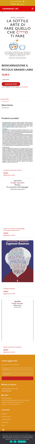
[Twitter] (13, 4)
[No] (33, 439)
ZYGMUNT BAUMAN (9, 288)
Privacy (3, 425)
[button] (2, 12)
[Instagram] (15, 4)
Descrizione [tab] (5, 99)
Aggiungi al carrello (11, 84)
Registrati (17, 378)
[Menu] (32, 9)
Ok (11, 441)
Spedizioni (4, 414)
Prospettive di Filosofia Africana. (12, 170)
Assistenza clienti (6, 419)
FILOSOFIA (24, 87)
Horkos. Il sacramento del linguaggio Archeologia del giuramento (14, 229)
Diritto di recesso (6, 416)
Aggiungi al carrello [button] (9, 175)
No (15, 441)
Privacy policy (21, 441)
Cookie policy (5, 422)
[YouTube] (3, 430)
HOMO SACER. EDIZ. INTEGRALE (12, 347)
